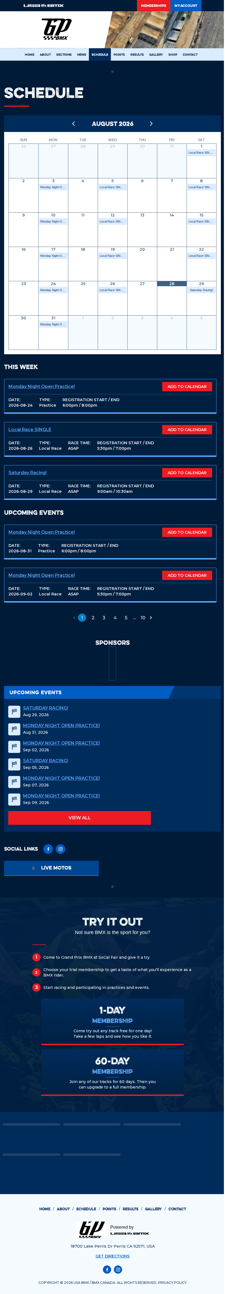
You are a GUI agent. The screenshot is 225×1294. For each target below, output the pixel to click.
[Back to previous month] (74, 123)
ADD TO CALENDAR (187, 386)
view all (80, 817)
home (46, 1208)
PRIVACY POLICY (172, 1283)
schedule (88, 1208)
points (111, 1208)
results (132, 1208)
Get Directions (112, 1256)
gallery (155, 1208)
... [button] (134, 617)
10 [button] (143, 617)
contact (177, 1208)
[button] (74, 617)
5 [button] (126, 617)
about (65, 1208)
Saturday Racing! (201, 290)
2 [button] (93, 617)
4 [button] (115, 617)
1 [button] (82, 617)
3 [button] (104, 617)
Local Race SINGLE (202, 152)
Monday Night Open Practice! (54, 187)
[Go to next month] (151, 123)
